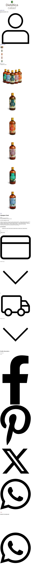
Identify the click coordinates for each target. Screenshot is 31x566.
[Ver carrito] (0, 45)
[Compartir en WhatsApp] (15, 511)
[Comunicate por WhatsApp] (15, 565)
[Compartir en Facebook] (15, 404)
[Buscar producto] (0, 12)
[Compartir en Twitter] (15, 476)
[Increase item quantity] (0, 231)
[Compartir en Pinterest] (15, 445)
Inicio (1, 213)
